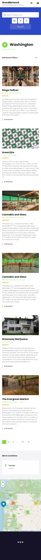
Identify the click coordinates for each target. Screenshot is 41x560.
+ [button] (3, 482)
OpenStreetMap (24, 530)
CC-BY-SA (37, 530)
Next (28, 442)
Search (20, 27)
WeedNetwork (10, 2)
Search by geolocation (26, 21)
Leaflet (11, 530)
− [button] (3, 485)
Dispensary (8, 119)
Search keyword (5, 15)
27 (23, 442)
